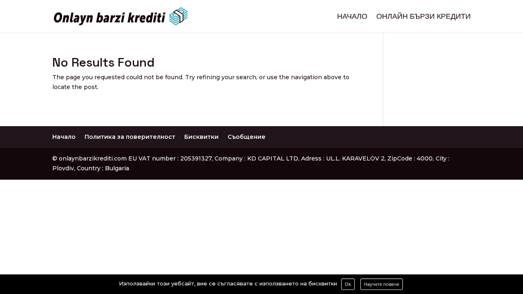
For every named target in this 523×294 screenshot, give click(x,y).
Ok (348, 284)
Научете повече (381, 284)
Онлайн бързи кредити (423, 17)
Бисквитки (201, 136)
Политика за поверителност (130, 136)
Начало (352, 17)
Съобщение (247, 136)
